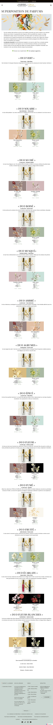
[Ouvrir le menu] (3, 5)
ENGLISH (34, 1)
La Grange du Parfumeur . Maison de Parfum (19, 714)
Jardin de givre (23, 531)
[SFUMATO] (34, 523)
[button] (49, 724)
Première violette (30, 162)
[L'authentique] (17, 384)
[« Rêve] (35, 610)
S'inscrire (46, 697)
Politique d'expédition (9, 716)
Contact (18, 719)
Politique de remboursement (25, 716)
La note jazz (22, 162)
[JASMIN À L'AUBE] (34, 479)
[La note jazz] (17, 197)
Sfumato (30, 487)
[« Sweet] (17, 610)
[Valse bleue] (35, 99)
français (26, 710)
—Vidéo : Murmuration (31, 699)
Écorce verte (23, 61)
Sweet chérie (23, 575)
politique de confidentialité (41, 716)
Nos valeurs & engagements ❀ (29, 719)
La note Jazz (23, 208)
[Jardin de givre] (17, 568)
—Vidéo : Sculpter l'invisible (32, 686)
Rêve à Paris (30, 575)
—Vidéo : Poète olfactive (32, 692)
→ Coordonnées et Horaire (6, 686)
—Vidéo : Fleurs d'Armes (31, 694)
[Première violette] (35, 197)
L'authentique (23, 347)
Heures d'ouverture (23, 1)
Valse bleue (29, 61)
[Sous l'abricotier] (17, 146)
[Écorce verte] (17, 99)
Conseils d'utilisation (40, 714)
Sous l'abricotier (23, 110)
